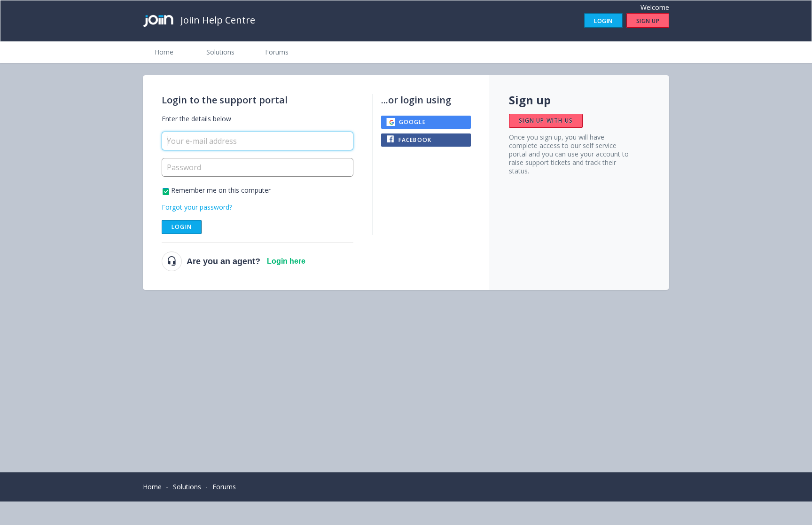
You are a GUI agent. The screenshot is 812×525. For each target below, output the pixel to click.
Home (164, 51)
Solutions (220, 51)
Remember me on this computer (221, 190)
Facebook (415, 140)
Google (412, 122)
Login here (286, 261)
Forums (277, 51)
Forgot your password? (197, 207)
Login (182, 227)
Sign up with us (546, 121)
